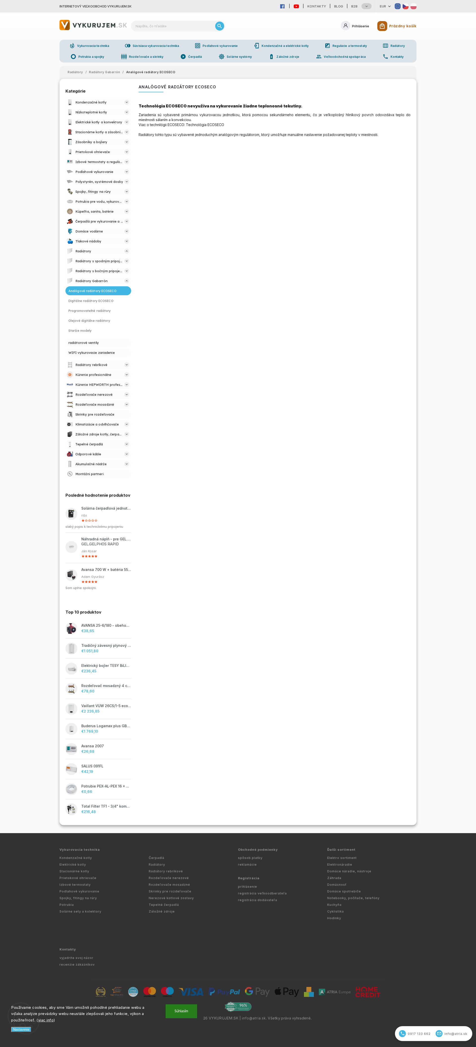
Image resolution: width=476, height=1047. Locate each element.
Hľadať (219, 26)
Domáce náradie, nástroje (349, 871)
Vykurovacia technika (89, 46)
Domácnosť (337, 884)
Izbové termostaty (75, 884)
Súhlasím (181, 1011)
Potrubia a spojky (87, 57)
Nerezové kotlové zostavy (171, 898)
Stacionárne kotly (74, 871)
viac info (46, 1020)
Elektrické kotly (73, 864)
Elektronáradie (339, 864)
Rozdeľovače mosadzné (169, 884)
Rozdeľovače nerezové (169, 878)
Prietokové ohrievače (78, 878)
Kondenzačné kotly (76, 858)
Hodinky (334, 918)
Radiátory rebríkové (166, 871)
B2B (354, 6)
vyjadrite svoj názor (76, 958)
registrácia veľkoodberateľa (262, 893)
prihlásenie (247, 886)
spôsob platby (250, 858)
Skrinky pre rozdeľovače (170, 891)
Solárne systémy (235, 57)
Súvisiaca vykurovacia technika (152, 46)
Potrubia (67, 905)
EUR (383, 6)
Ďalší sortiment (341, 849)
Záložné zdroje (283, 57)
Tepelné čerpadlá (164, 905)
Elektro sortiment (342, 858)
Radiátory (394, 46)
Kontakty (316, 6)
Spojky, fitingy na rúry (78, 898)
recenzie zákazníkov (77, 964)
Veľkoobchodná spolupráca (340, 57)
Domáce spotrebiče (344, 891)
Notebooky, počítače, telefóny (353, 898)
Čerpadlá (191, 57)
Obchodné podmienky (258, 849)
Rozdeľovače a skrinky (142, 57)
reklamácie (247, 864)
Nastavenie (21, 1029)
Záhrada (334, 878)
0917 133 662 (415, 1033)
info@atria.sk (254, 1018)
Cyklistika (335, 911)
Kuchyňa (334, 905)
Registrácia (249, 878)
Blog (338, 6)
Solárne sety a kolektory (80, 911)
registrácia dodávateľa (257, 900)
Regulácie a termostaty (346, 46)
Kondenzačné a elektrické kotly (281, 46)
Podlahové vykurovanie (216, 46)
